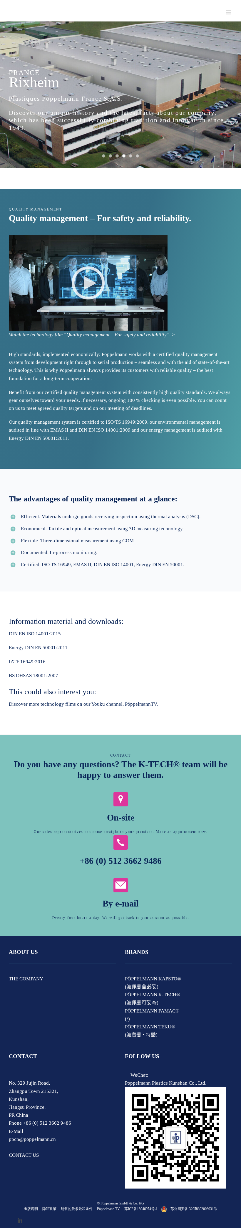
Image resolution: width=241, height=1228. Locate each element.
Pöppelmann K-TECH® (152, 994)
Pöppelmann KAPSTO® (153, 979)
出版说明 (31, 1209)
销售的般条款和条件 (77, 1209)
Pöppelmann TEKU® (150, 1027)
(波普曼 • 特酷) (141, 1035)
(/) (127, 1019)
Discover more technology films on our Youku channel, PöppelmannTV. (83, 704)
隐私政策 (49, 1209)
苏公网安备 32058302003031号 (193, 1209)
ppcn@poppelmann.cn (32, 1139)
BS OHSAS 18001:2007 (33, 675)
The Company (26, 979)
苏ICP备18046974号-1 (141, 1209)
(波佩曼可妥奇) (141, 1002)
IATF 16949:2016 (27, 661)
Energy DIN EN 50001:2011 (38, 647)
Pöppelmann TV (108, 1209)
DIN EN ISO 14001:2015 (35, 634)
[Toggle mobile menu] (229, 12)
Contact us (24, 1155)
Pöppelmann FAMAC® (152, 1011)
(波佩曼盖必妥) (141, 987)
